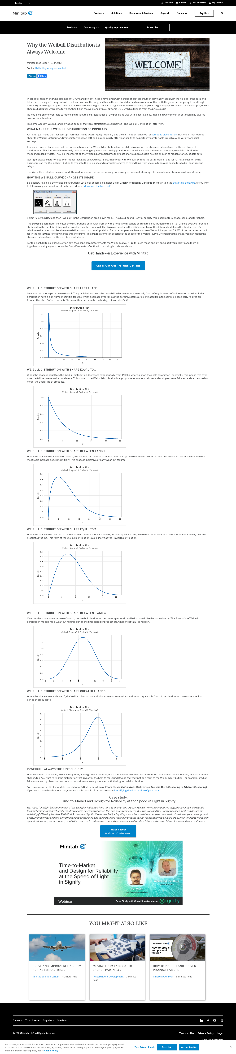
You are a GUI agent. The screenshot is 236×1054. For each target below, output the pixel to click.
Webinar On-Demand (118, 831)
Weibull (62, 68)
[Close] (230, 1046)
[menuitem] (99, 13)
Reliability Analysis (46, 68)
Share (33, 76)
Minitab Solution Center (46, 976)
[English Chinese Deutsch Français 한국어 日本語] (14, 2)
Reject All (167, 1046)
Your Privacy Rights (145, 1046)
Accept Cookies (189, 1046)
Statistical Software (184, 182)
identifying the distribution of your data (136, 790)
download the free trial (97, 186)
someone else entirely (164, 134)
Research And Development (108, 976)
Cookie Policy (51, 1050)
